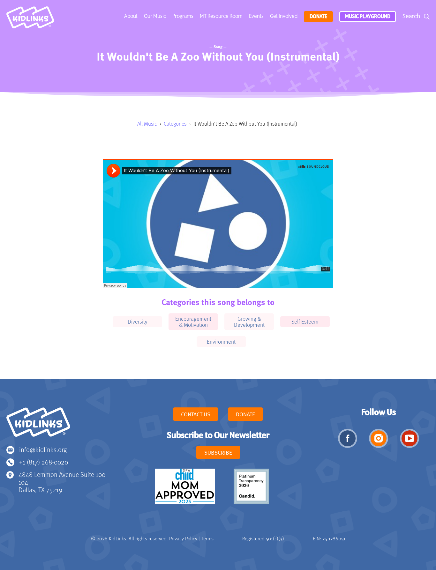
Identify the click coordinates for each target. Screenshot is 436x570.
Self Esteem (305, 321)
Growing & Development (249, 321)
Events (256, 16)
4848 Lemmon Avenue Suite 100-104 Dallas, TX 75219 (63, 481)
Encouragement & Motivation (193, 321)
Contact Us (195, 414)
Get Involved (283, 16)
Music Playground (367, 16)
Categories (175, 124)
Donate (318, 16)
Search (411, 16)
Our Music (155, 16)
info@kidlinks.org (43, 449)
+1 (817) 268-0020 (43, 462)
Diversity (137, 321)
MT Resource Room (221, 16)
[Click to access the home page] (30, 19)
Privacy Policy (183, 538)
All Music (147, 124)
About (131, 16)
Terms (207, 538)
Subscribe (218, 452)
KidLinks (38, 424)
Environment (221, 341)
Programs (182, 16)
